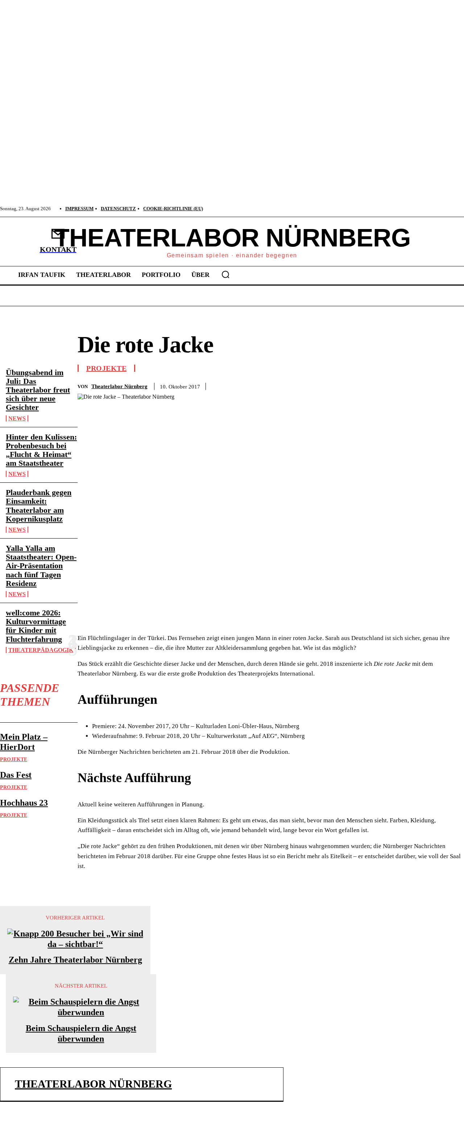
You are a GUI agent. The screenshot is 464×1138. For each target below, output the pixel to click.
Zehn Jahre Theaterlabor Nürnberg (75, 959)
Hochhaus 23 (24, 802)
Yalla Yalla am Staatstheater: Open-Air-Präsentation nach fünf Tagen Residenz (41, 566)
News (17, 418)
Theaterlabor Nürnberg (119, 386)
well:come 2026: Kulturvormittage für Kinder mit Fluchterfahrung (36, 626)
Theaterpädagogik (40, 650)
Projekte (13, 759)
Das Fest (16, 775)
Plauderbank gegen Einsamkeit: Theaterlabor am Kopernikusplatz (38, 505)
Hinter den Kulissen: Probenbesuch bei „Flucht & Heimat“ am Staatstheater (41, 450)
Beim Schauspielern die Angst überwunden (81, 1033)
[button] (225, 274)
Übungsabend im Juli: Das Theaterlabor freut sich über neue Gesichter (38, 390)
